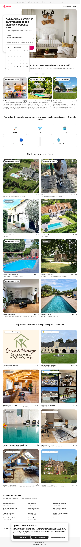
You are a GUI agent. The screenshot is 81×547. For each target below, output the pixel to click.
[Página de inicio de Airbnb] (7, 6)
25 (11, 66)
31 (8, 70)
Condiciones (43, 544)
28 (20, 66)
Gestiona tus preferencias (58, 537)
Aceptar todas (22, 537)
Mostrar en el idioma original (56, 2)
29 (23, 66)
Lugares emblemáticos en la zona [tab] (28, 498)
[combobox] (20, 37)
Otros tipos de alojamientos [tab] (10, 498)
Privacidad (36, 544)
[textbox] (13, 43)
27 (17, 66)
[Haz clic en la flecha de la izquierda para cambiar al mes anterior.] (8, 47)
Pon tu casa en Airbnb (69, 6)
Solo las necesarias (40, 537)
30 (27, 66)
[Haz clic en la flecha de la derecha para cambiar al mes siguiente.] (26, 47)
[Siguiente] (43, 74)
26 (14, 66)
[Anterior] (36, 74)
